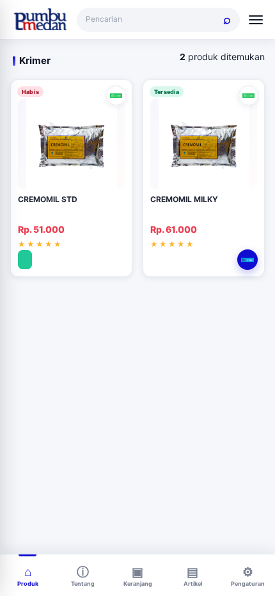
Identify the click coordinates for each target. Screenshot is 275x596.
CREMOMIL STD (47, 199)
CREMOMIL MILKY (184, 199)
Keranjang (137, 583)
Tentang (83, 583)
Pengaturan (248, 583)
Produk (27, 583)
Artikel (193, 583)
